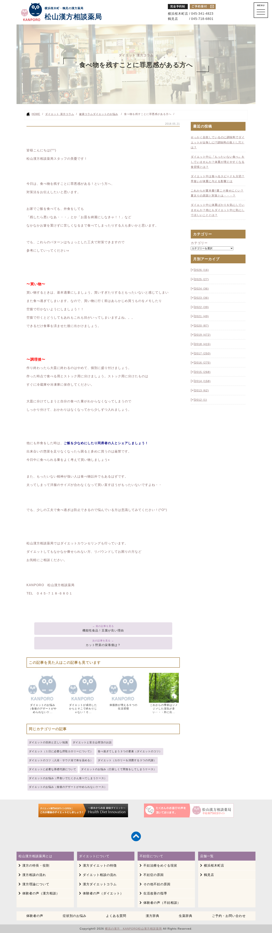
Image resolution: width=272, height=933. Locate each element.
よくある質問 (116, 915)
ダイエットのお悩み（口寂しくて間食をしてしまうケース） (118, 769)
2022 (202, 307)
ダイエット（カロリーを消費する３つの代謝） (127, 760)
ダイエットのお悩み (105, 114)
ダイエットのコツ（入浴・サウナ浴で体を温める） (61, 760)
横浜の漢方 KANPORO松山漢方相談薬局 (133, 928)
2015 (203, 372)
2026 (202, 269)
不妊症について (151, 856)
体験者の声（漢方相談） (41, 893)
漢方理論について (35, 884)
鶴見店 (209, 875)
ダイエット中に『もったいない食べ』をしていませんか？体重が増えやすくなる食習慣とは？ (218, 161)
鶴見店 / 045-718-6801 (190, 18)
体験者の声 (34, 915)
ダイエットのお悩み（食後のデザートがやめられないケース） (68, 786)
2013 (202, 390)
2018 (203, 344)
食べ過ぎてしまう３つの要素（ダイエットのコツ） (130, 751)
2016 (203, 362)
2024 (202, 288)
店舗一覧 (207, 856)
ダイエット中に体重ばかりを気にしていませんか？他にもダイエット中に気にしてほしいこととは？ (218, 210)
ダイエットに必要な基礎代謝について (52, 769)
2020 (202, 325)
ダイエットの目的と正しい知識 (48, 742)
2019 (203, 334)
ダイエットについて (94, 856)
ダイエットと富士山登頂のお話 (92, 742)
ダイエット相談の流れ (100, 875)
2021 (202, 316)
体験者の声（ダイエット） (103, 893)
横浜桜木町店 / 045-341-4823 (190, 13)
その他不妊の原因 (156, 884)
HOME (36, 114)
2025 (202, 279)
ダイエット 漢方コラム (59, 114)
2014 (203, 381)
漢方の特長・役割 (35, 865)
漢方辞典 (152, 915)
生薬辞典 (185, 915)
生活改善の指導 (155, 893)
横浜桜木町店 (214, 865)
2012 (201, 399)
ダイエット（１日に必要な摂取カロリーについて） (61, 751)
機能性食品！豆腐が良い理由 (103, 630)
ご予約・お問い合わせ (229, 915)
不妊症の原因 (153, 875)
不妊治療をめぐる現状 (160, 865)
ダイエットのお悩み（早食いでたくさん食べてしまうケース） (68, 778)
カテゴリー (199, 243)
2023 (202, 297)
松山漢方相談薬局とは (35, 856)
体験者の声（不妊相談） (162, 902)
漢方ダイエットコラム (100, 884)
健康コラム (86, 114)
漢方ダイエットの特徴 (100, 865)
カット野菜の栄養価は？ (103, 645)
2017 (203, 353)
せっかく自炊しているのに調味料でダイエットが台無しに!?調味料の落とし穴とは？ (218, 142)
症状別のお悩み (74, 915)
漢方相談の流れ (34, 875)
